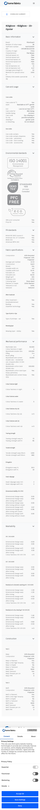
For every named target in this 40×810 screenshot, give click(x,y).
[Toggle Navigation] (34, 3)
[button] (16, 14)
